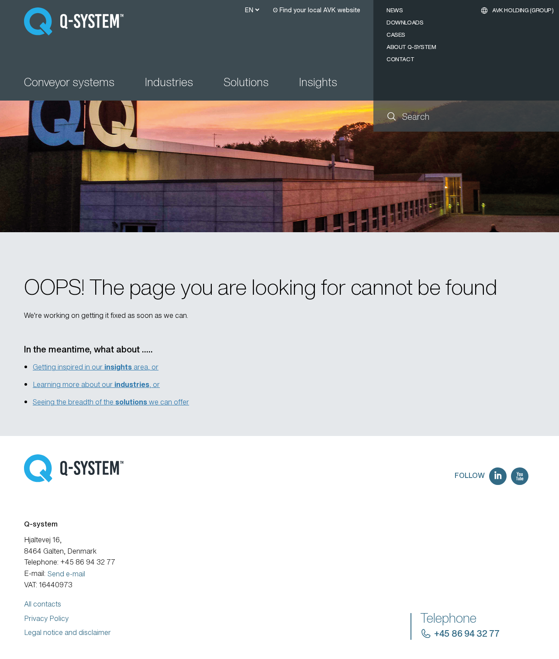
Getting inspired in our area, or (96, 367)
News (394, 10)
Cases (395, 35)
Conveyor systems (69, 83)
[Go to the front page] (77, 21)
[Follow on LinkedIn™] (498, 476)
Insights (318, 83)
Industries (169, 83)
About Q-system (411, 47)
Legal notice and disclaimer (67, 632)
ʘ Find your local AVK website (316, 9)
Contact (400, 59)
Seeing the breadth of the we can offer (111, 402)
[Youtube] (519, 476)
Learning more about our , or (96, 384)
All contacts (42, 604)
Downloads (405, 22)
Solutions (246, 83)
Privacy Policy (46, 618)
